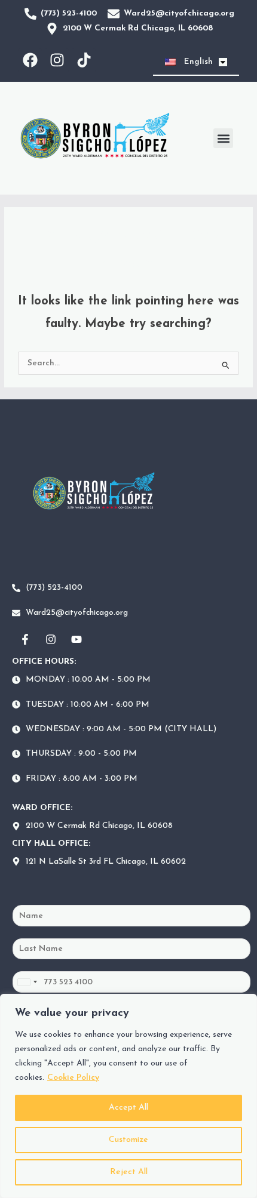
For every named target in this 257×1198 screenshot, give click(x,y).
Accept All (128, 1107)
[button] (223, 138)
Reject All (129, 1172)
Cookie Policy (73, 1077)
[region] (128, 1096)
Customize (128, 1139)
